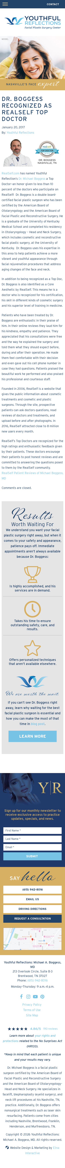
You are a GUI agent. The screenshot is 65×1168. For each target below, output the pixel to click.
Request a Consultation (32, 918)
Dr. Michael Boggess (31, 178)
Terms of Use (32, 1010)
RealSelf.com (10, 173)
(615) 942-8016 (37, 980)
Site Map (32, 1015)
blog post (38, 724)
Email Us (32, 899)
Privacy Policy (32, 1004)
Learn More (32, 736)
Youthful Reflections (20, 132)
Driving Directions (32, 909)
